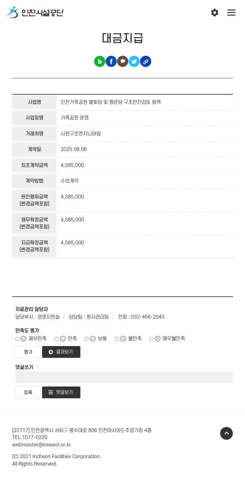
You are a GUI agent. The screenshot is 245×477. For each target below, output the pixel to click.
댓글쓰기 (24, 367)
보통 (102, 339)
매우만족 (38, 339)
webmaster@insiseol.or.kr (41, 445)
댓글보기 (64, 392)
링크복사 (145, 61)
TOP (226, 433)
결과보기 (64, 352)
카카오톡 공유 (122, 61)
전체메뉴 (232, 13)
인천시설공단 (35, 12)
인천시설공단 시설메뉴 (215, 13)
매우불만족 (174, 339)
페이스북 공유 (111, 61)
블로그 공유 (99, 61)
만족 (72, 339)
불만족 (135, 339)
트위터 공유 (134, 61)
